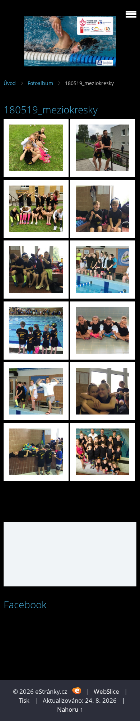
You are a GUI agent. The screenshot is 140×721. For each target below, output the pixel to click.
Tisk (24, 700)
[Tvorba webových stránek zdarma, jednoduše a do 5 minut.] (77, 690)
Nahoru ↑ (70, 709)
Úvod (10, 83)
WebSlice (106, 691)
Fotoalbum (40, 83)
